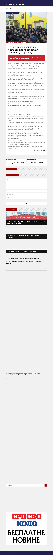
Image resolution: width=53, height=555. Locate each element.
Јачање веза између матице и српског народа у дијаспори (23, 262)
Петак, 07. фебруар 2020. (21, 42)
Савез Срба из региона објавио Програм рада (22, 259)
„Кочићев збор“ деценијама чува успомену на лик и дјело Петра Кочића (26, 222)
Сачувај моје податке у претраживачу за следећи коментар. (20, 200)
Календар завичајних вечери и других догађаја (23, 374)
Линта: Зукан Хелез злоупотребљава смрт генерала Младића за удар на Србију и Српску (23, 9)
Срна (43, 150)
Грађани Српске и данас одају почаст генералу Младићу (24, 236)
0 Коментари (11, 42)
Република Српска (14, 13)
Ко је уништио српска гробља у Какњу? (21, 251)
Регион (8, 13)
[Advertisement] (26, 501)
